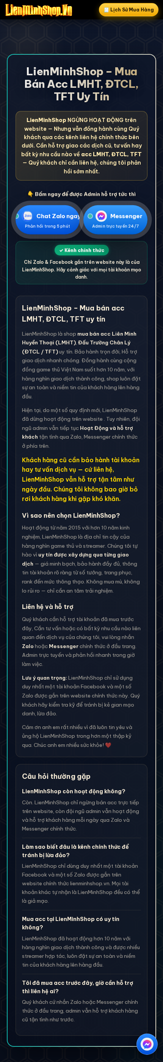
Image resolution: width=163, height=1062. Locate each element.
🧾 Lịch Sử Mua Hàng (128, 10)
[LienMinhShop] (39, 9)
